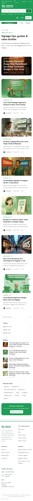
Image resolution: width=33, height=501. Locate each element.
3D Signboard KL (8, 395)
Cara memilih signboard (10, 389)
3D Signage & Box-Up (23, 452)
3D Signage (10, 14)
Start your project (16, 412)
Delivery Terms (22, 441)
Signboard (3, 14)
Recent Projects (5, 452)
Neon (15, 14)
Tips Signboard (15, 386)
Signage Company (22, 458)
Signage (28, 23)
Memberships (5, 455)
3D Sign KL (17, 395)
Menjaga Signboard (8, 392)
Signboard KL (21, 389)
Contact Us (4, 458)
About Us (3, 449)
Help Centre (21, 429)
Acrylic (23, 14)
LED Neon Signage (22, 455)
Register (28, 17)
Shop (21, 23)
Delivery (24, 1)
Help (30, 1)
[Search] (28, 10)
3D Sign (17, 392)
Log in (22, 17)
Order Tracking (22, 438)
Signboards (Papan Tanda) (25, 449)
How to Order (21, 435)
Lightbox (6, 398)
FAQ (19, 432)
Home (2, 30)
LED (19, 14)
